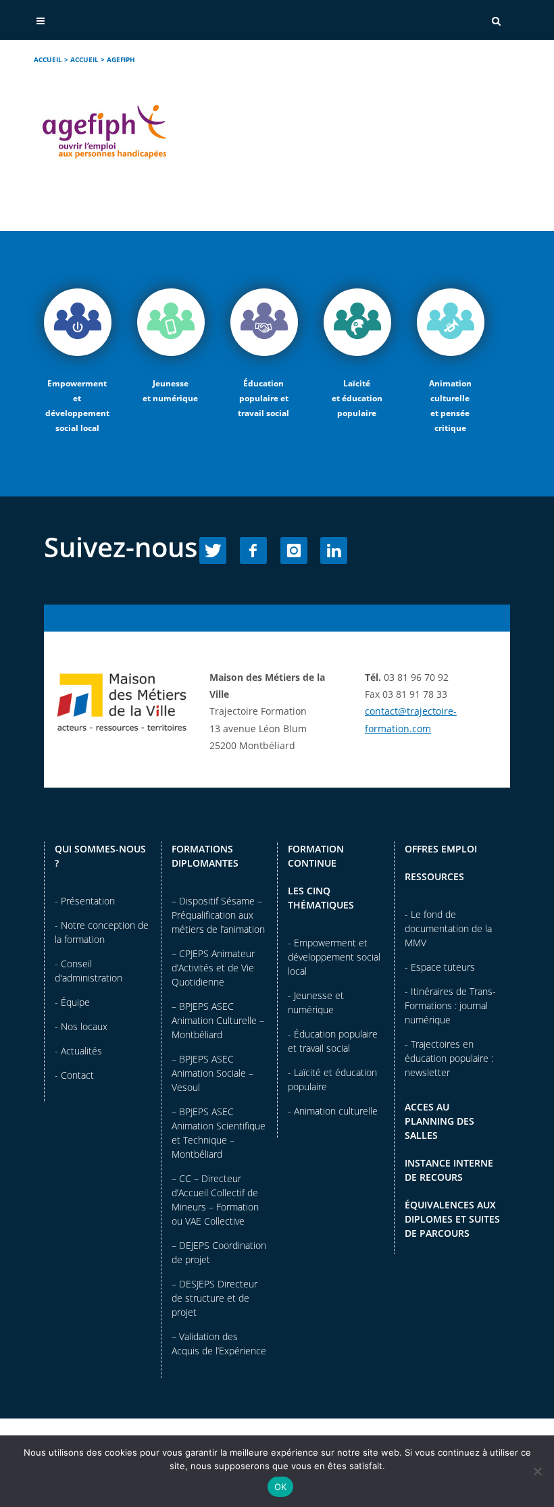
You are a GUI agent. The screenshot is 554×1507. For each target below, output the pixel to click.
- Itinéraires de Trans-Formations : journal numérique (450, 1005)
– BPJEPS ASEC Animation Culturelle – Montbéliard (218, 1020)
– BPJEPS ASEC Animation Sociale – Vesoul (212, 1073)
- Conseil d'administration (88, 970)
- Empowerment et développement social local (334, 956)
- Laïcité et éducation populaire (332, 1079)
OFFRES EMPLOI (441, 848)
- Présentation (85, 900)
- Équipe (72, 1002)
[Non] (537, 1471)
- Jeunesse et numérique (316, 1002)
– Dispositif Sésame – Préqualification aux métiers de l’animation (218, 915)
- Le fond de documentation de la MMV (448, 928)
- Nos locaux (81, 1026)
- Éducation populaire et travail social (333, 1040)
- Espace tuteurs (440, 967)
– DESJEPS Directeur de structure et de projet (214, 1298)
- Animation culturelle (333, 1110)
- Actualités (78, 1050)
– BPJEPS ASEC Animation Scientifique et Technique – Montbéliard (219, 1132)
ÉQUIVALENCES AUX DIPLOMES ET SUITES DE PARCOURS (452, 1219)
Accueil (48, 59)
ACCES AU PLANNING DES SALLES (439, 1121)
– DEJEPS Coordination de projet (219, 1252)
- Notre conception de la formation (102, 932)
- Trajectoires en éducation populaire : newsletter (449, 1058)
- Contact (74, 1075)
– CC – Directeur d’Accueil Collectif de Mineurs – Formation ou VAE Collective (215, 1199)
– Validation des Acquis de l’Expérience (219, 1343)
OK (280, 1486)
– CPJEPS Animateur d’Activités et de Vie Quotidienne (213, 967)
